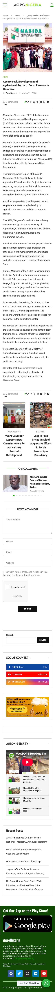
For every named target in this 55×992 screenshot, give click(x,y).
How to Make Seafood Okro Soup (23, 861)
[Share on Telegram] (48, 102)
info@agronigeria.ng (24, 958)
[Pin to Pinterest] (37, 102)
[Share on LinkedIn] (41, 102)
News (17, 15)
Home (5, 15)
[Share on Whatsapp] (44, 102)
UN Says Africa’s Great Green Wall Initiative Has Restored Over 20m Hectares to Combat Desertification (24, 885)
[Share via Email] (6, 104)
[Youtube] (44, 973)
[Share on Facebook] (30, 102)
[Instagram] (27, 973)
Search (9, 635)
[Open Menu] (5, 5)
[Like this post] (27, 102)
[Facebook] (11, 973)
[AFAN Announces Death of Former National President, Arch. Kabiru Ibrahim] (15, 483)
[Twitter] (19, 973)
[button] (5, 485)
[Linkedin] (35, 973)
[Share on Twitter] (34, 102)
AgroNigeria (11, 93)
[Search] (51, 5)
